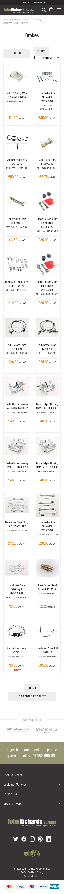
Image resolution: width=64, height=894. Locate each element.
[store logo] (18, 10)
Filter (17, 53)
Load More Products (32, 696)
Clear (37, 876)
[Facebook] (24, 839)
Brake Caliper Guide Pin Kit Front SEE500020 (47, 222)
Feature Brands (13, 775)
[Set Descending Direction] (36, 57)
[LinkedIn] (48, 839)
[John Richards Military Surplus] (32, 823)
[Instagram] (32, 839)
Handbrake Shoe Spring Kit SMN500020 (47, 97)
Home (6, 19)
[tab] (32, 775)
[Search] (43, 9)
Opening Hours (12, 803)
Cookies (31, 872)
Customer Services (15, 784)
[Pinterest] (40, 839)
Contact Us (10, 794)
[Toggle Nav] (58, 9)
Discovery (37, 19)
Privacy (40, 872)
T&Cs (23, 872)
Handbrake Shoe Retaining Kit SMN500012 (17, 589)
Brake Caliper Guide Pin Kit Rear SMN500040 (47, 285)
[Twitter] (15, 839)
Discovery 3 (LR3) (11, 23)
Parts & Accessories (20, 19)
